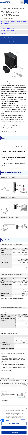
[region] (14, 420)
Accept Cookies (14, 432)
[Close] (26, 408)
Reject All (14, 427)
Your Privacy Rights (14, 423)
